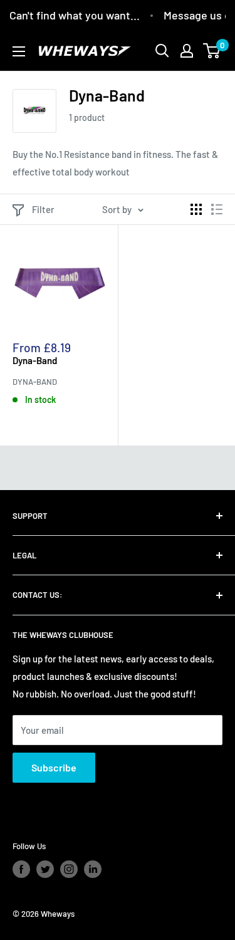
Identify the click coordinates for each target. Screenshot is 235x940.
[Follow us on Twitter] (45, 869)
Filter (43, 209)
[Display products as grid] (196, 209)
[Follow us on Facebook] (21, 869)
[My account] (186, 51)
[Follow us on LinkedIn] (93, 869)
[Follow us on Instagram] (69, 869)
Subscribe (53, 767)
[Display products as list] (216, 209)
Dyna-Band (35, 360)
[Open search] (162, 51)
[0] (212, 50)
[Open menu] (19, 51)
